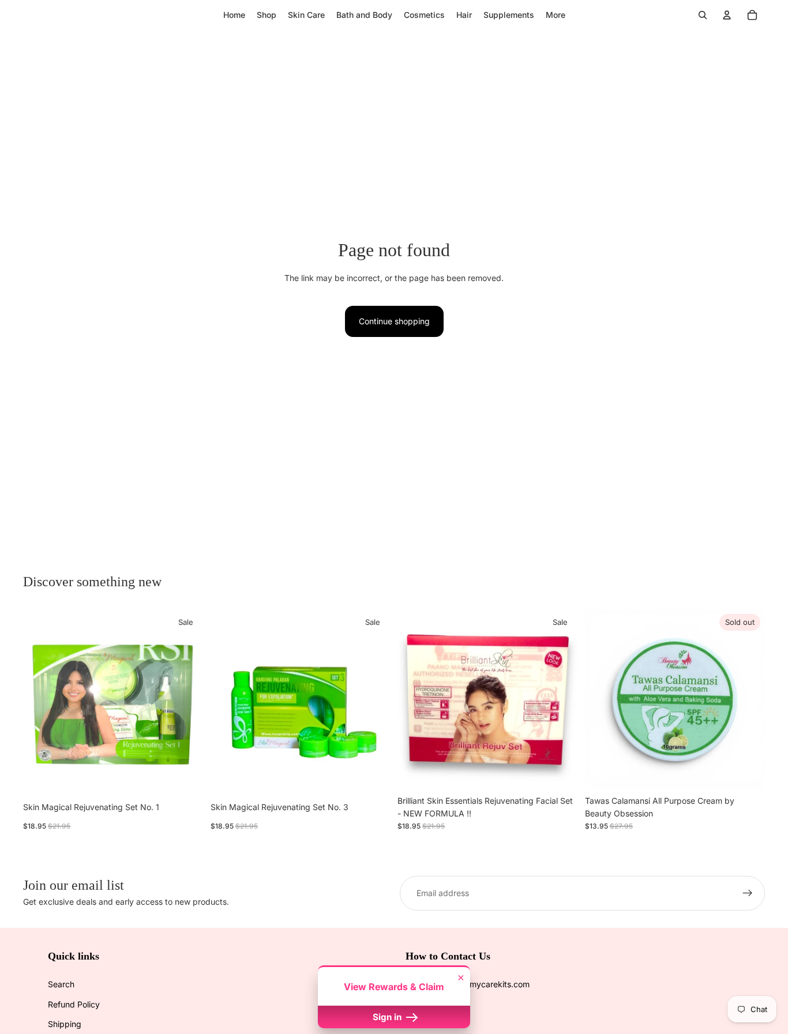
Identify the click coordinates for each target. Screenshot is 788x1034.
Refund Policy (74, 1004)
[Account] (727, 15)
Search (61, 984)
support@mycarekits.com (481, 984)
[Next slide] (186, 699)
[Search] (702, 15)
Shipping (64, 1024)
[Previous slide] (40, 699)
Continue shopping (394, 321)
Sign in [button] (388, 1016)
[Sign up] (748, 893)
